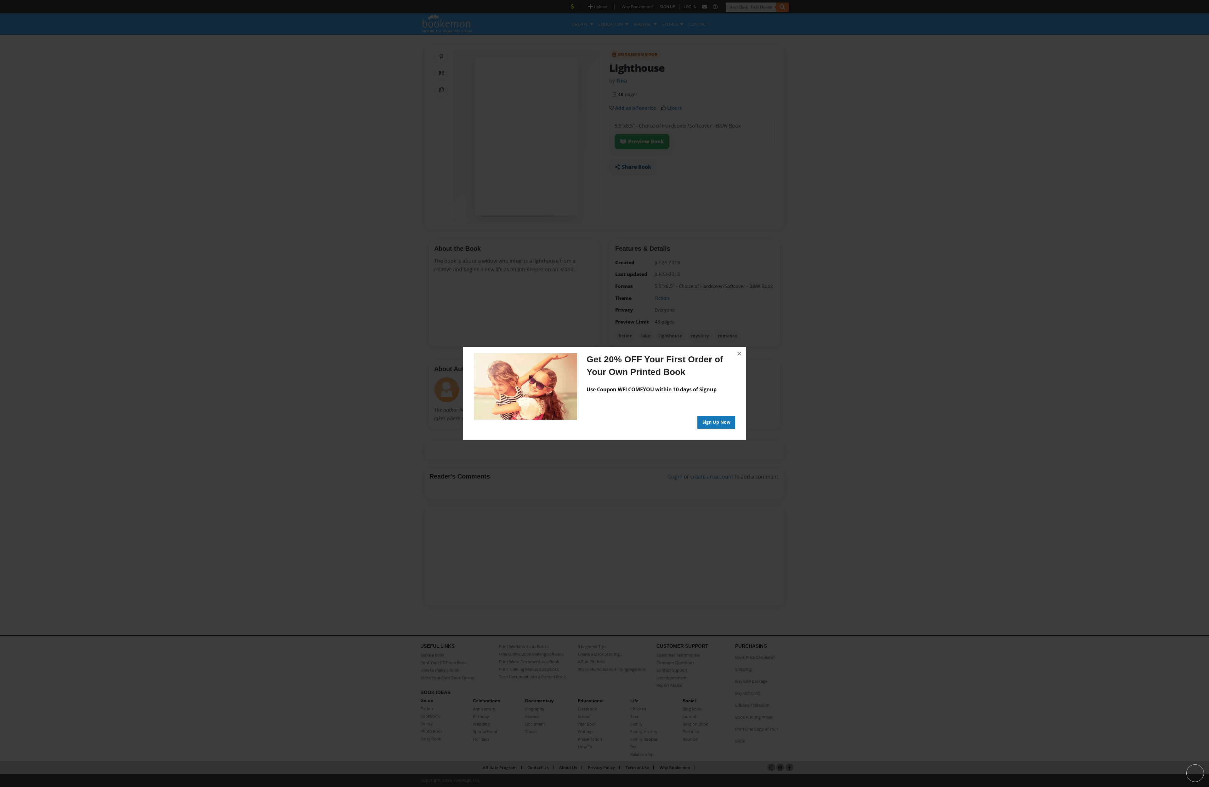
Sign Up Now (716, 422)
